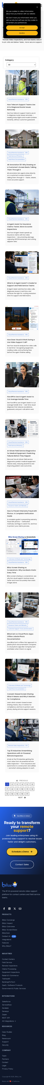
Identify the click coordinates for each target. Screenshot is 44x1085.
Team (4, 1056)
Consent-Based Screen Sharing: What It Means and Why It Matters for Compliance (21, 696)
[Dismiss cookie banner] (37, 7)
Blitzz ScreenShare (9, 930)
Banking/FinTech (8, 982)
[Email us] (20, 909)
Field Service (7, 962)
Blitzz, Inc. (18, 1076)
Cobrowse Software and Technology (19, 559)
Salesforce (6, 1001)
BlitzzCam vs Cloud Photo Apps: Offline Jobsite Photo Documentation (20, 636)
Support (5, 1042)
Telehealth (6, 979)
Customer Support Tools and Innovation (20, 628)
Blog (4, 1035)
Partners (5, 1059)
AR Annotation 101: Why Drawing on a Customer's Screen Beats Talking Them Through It (21, 167)
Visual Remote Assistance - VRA (18, 99)
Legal (4, 1066)
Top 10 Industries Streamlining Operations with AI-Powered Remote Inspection (19, 753)
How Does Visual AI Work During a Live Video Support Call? (21, 341)
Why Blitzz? (6, 946)
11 (27, 789)
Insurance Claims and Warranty (17, 506)
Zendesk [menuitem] (5, 1008)
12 (32, 789)
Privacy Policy (7, 1069)
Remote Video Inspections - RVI (18, 745)
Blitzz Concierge (8, 920)
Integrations (6, 939)
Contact (5, 1062)
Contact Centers (8, 959)
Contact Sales (22, 864)
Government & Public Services (14, 988)
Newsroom (6, 1038)
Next (20, 797)
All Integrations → (9, 1021)
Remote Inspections (9, 966)
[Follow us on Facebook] (4, 909)
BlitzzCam (6, 933)
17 (27, 794)
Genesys (5, 1011)
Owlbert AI (8, 936)
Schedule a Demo (20, 851)
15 (17, 794)
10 (22, 789)
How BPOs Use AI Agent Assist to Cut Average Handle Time (20, 398)
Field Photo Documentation (16, 159)
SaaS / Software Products (12, 985)
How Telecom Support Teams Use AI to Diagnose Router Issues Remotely (21, 107)
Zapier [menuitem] (4, 1015)
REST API (6, 1018)
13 (7, 794)
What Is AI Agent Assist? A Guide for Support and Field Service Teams (22, 284)
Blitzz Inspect (7, 923)
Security (5, 1045)
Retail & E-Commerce (10, 975)
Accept (22, 28)
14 (12, 794)
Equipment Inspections (11, 972)
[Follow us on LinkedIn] (9, 909)
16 (22, 794)
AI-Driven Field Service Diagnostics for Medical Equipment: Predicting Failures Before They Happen (21, 453)
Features (5, 943)
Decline (22, 33)
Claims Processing (9, 969)
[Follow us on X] (15, 909)
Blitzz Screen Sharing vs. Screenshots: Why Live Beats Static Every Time (21, 570)
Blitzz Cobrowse (8, 926)
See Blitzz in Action (23, 816)
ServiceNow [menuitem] (7, 1005)
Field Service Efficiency (15, 156)
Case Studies (7, 1032)
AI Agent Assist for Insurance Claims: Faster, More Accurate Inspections (19, 226)
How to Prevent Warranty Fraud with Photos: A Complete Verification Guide (22, 513)
